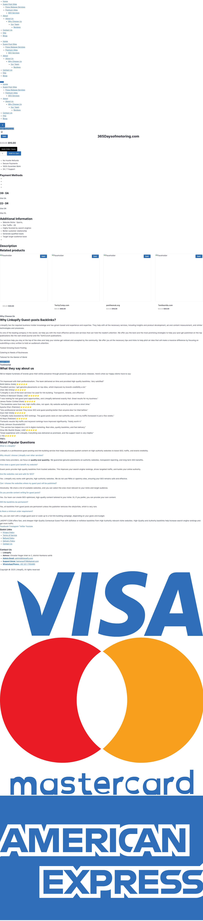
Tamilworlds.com (165, 305)
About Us (9, 19)
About (5, 16)
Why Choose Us (15, 21)
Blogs (5, 36)
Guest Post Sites (10, 4)
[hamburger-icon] (2, 82)
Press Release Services (15, 7)
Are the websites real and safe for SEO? (17, 474)
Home (5, 1)
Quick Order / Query (9, 149)
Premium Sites (11, 10)
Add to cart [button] (8, 312)
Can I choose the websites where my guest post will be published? (28, 483)
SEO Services (13, 13)
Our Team (15, 24)
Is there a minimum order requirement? (16, 511)
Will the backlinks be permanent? (14, 502)
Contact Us (7, 30)
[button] (101, 446)
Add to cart (14, 153)
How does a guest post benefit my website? (19, 465)
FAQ (4, 33)
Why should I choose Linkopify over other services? (21, 455)
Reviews (17, 27)
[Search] (1, 131)
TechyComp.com (61, 305)
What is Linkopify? (7, 446)
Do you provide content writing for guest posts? (20, 493)
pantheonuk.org (113, 305)
